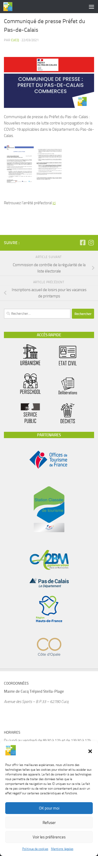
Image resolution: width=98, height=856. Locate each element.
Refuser (49, 822)
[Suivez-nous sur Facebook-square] (82, 242)
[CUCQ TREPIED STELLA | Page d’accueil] (9, 6)
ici (54, 203)
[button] (90, 751)
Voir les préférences (49, 837)
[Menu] (91, 6)
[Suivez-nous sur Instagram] (91, 242)
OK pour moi (49, 808)
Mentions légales (62, 849)
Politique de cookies (35, 849)
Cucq (15, 40)
